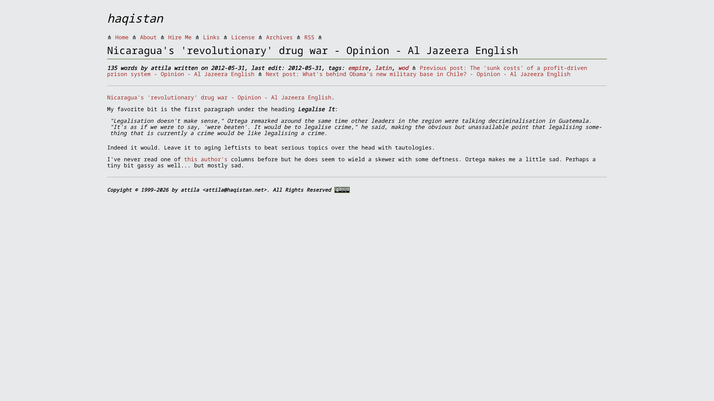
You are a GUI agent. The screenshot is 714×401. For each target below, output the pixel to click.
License (243, 37)
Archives (279, 37)
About (148, 37)
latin (383, 68)
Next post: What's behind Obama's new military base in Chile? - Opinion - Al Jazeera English (418, 74)
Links (211, 37)
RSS (309, 37)
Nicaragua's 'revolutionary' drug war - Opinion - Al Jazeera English (219, 97)
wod (403, 68)
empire (358, 68)
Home (122, 37)
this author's (206, 159)
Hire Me (180, 37)
